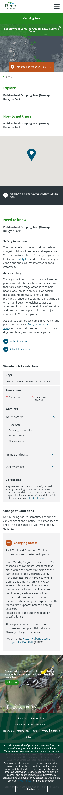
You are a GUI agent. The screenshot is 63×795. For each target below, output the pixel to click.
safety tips (23, 259)
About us (23, 718)
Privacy (8, 701)
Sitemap (55, 730)
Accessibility (37, 718)
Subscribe (11, 682)
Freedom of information (16, 730)
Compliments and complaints (31, 724)
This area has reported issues (32, 66)
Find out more (36, 498)
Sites (9, 76)
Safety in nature (18, 341)
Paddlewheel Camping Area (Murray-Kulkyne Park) (34, 195)
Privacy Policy (24, 780)
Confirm (31, 788)
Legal (34, 730)
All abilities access (20, 349)
